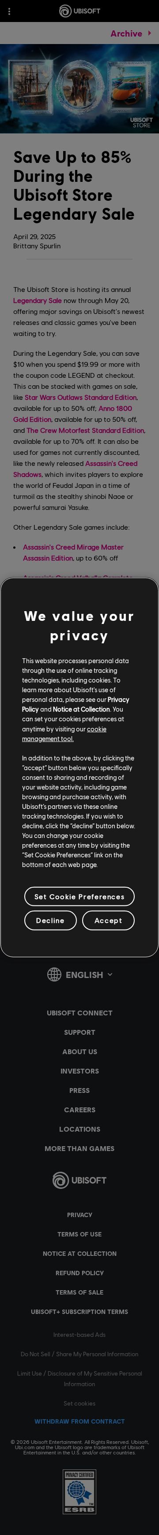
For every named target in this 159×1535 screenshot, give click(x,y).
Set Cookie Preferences (79, 896)
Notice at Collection (81, 709)
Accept (109, 920)
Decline (50, 920)
